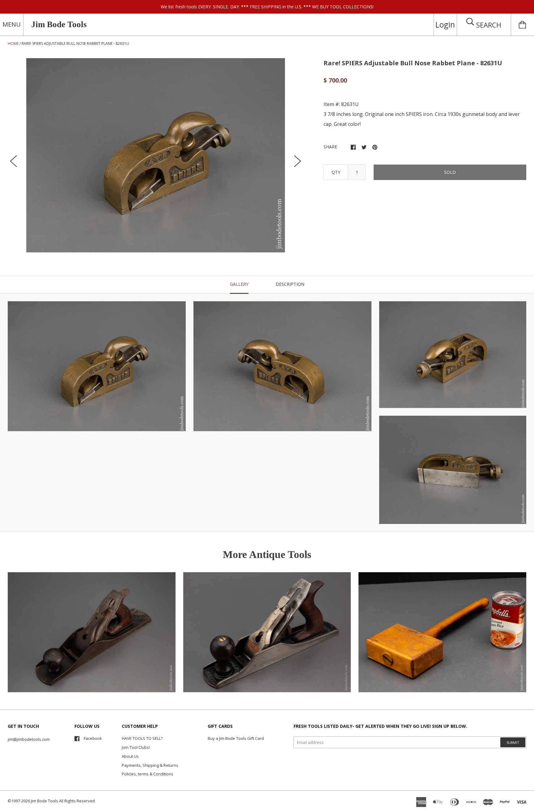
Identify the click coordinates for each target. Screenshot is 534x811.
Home (13, 43)
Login (445, 24)
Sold (450, 172)
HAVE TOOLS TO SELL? (142, 738)
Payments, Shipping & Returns (150, 765)
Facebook (93, 738)
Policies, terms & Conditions (147, 774)
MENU (11, 24)
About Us (130, 756)
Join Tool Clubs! (136, 747)
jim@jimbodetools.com (29, 739)
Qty (336, 172)
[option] (155, 155)
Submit (512, 742)
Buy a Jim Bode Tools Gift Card (236, 738)
